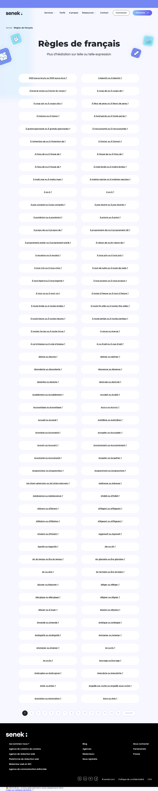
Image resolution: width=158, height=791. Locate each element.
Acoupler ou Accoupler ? (110, 432)
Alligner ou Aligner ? (110, 597)
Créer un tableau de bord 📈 (20, 790)
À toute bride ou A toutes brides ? (48, 306)
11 (91, 713)
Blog (85, 743)
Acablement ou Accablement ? (47, 395)
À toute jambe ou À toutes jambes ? (110, 319)
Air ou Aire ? (48, 572)
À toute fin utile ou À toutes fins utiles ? (110, 306)
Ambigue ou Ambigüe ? (110, 622)
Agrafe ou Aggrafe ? (48, 546)
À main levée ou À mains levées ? (110, 167)
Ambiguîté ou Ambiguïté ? (48, 635)
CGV (150, 779)
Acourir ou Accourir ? (48, 445)
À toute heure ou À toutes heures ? (47, 319)
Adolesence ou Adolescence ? (48, 496)
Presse (136, 754)
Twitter (79, 778)
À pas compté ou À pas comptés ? (48, 205)
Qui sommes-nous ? (19, 743)
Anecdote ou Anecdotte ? (110, 673)
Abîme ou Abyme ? (48, 357)
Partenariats (139, 749)
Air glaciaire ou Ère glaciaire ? (110, 559)
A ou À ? (110, 192)
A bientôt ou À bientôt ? (110, 78)
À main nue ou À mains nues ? (48, 179)
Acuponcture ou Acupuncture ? (110, 471)
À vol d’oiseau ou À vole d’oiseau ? (48, 344)
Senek (14, 13)
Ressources (88, 13)
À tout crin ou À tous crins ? (48, 268)
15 (118, 713)
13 (105, 713)
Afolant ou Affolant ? (48, 534)
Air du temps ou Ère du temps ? (48, 559)
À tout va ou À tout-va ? (48, 293)
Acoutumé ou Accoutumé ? (48, 458)
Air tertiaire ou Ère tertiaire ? (110, 572)
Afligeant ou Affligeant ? (110, 521)
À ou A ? (48, 192)
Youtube (90, 778)
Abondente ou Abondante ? (48, 369)
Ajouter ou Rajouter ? (48, 584)
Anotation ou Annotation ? (48, 698)
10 (85, 713)
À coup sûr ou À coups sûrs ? (47, 103)
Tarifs (62, 13)
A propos (73, 13)
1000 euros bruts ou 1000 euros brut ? (48, 78)
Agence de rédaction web (22, 754)
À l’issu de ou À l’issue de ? (48, 167)
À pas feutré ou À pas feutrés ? (110, 205)
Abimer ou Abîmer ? (110, 357)
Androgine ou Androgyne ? (47, 673)
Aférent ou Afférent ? (48, 508)
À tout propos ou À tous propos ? (110, 281)
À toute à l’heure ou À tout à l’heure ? (110, 293)
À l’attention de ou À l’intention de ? (48, 141)
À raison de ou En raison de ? (110, 243)
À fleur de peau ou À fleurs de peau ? (110, 103)
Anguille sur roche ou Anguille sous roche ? (110, 686)
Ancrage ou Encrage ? (110, 660)
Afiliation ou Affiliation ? (48, 521)
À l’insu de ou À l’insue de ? (48, 154)
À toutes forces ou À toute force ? (48, 331)
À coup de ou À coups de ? (110, 91)
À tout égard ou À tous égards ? (48, 281)
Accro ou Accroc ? (110, 407)
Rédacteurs (88, 754)
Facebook (96, 778)
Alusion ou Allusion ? (110, 610)
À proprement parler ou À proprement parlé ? (48, 243)
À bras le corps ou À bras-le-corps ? (48, 91)
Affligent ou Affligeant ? (110, 508)
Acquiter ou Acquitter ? (110, 458)
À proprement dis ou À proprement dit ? (110, 230)
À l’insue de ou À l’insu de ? (110, 154)
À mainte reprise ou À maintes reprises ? (110, 179)
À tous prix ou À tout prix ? (110, 255)
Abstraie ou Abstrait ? (110, 382)
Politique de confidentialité (131, 779)
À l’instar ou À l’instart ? (110, 141)
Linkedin (85, 778)
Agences (87, 749)
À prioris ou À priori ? (110, 217)
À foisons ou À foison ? (48, 116)
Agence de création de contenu (25, 749)
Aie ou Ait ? (110, 546)
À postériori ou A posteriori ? (47, 217)
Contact (104, 13)
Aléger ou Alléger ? (110, 584)
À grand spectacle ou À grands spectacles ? (48, 129)
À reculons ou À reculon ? (48, 255)
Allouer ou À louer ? (48, 610)
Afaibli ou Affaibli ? (110, 496)
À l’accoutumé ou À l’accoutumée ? (110, 129)
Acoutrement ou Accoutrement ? (110, 445)
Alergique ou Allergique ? (47, 597)
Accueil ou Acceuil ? (48, 420)
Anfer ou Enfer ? (48, 686)
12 (98, 713)
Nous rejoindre (90, 759)
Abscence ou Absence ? (110, 369)
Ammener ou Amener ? (110, 635)
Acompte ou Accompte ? (47, 432)
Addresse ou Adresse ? (110, 483)
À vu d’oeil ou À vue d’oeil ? (110, 344)
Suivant (129, 713)
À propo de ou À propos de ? (48, 230)
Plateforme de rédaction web (24, 759)
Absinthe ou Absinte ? (48, 382)
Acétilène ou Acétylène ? (110, 420)
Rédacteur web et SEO (20, 764)
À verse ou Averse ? (110, 331)
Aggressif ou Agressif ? (110, 534)
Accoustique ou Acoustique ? (48, 407)
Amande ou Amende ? (48, 622)
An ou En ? (110, 648)
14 (112, 713)
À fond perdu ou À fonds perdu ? (110, 116)
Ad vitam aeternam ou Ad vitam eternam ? (48, 483)
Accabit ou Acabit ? (110, 395)
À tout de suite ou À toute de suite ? (110, 268)
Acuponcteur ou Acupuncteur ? (48, 471)
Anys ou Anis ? (110, 698)
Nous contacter (141, 743)
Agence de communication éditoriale (28, 769)
